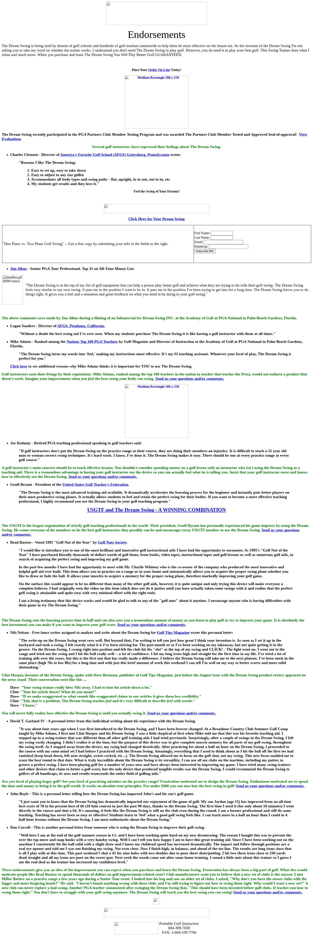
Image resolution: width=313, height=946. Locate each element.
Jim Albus (18, 268)
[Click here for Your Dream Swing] (156, 212)
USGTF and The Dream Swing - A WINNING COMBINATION (156, 510)
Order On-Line (159, 70)
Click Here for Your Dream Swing (156, 219)
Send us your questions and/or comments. (189, 378)
